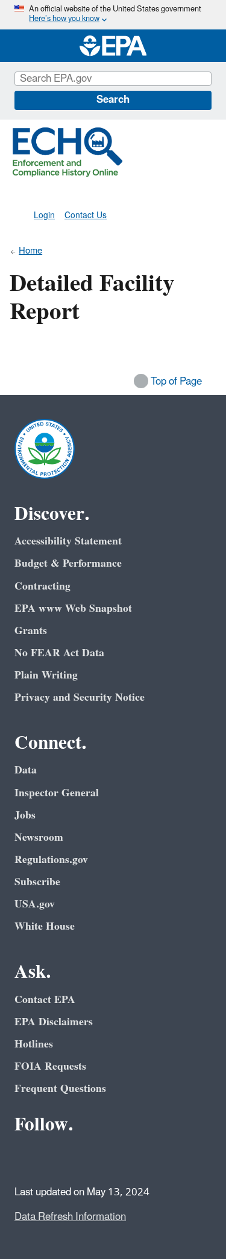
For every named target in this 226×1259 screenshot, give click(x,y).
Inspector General (56, 793)
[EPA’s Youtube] (84, 1158)
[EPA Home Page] (113, 45)
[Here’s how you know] (113, 14)
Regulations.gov (51, 859)
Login (44, 215)
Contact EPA (44, 999)
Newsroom (38, 837)
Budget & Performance (68, 563)
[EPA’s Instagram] (113, 1158)
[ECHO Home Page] (67, 152)
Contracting (42, 586)
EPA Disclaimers (53, 1022)
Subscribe (37, 882)
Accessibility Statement (68, 541)
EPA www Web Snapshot (73, 608)
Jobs (25, 815)
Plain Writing (46, 675)
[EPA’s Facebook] (26, 1158)
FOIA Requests (50, 1066)
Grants (30, 630)
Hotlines (33, 1044)
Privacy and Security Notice (79, 697)
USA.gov (34, 904)
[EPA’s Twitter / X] (55, 1158)
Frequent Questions (60, 1088)
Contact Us (85, 215)
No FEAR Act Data (59, 653)
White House (44, 926)
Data (25, 770)
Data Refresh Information (70, 1217)
